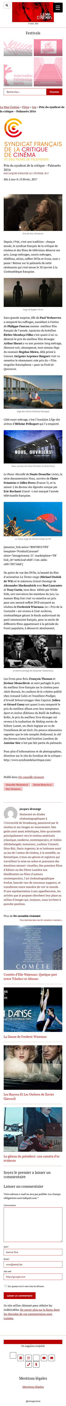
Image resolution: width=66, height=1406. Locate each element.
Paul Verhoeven (13, 789)
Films (25, 107)
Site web (7, 1271)
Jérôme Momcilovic (42, 784)
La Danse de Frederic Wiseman (25, 1036)
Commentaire (10, 1205)
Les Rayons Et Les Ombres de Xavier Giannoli (29, 1096)
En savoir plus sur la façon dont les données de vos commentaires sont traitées (32, 1314)
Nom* (6, 1246)
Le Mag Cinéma (9, 107)
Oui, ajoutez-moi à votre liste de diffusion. (26, 1286)
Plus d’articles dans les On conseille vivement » (41, 920)
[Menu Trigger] (58, 7)
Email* (7, 1259)
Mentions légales (33, 1387)
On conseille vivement (31, 777)
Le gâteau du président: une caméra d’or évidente (31, 1158)
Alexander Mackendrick (17, 784)
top (34, 107)
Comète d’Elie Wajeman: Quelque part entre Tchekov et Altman (30, 976)
